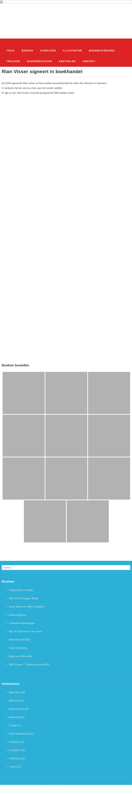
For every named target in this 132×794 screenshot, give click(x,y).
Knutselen (14, 750)
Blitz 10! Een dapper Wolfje (23, 598)
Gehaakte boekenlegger (22, 623)
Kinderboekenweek (19, 733)
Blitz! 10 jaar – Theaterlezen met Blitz (29, 664)
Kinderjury (14, 741)
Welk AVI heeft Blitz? (20, 639)
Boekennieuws (17, 708)
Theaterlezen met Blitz (21, 590)
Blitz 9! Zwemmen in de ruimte (25, 631)
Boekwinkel (15, 717)
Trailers (13, 766)
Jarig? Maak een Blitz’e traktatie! (26, 606)
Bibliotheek (15, 700)
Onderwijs (14, 758)
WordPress (41, 790)
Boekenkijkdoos (17, 614)
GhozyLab (65, 790)
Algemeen (14, 692)
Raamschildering (18, 648)
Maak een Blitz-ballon (20, 656)
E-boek (13, 725)
